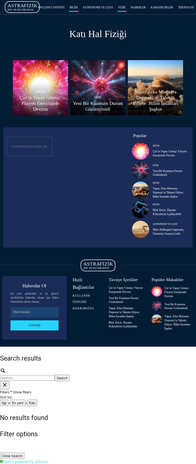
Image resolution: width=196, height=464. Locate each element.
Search (62, 378)
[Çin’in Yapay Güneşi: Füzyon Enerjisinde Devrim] (40, 87)
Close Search (12, 456)
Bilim (40, 91)
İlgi (4, 403)
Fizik (98, 97)
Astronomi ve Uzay (165, 224)
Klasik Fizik (102, 47)
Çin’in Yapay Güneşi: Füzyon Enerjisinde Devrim (176, 292)
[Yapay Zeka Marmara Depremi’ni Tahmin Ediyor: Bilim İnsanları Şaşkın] (155, 87)
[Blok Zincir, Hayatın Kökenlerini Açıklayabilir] (140, 209)
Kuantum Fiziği (163, 47)
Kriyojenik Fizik (131, 47)
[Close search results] (5, 385)
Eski (32, 403)
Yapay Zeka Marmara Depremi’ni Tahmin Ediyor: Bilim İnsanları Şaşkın (168, 192)
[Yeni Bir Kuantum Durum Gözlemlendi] (98, 87)
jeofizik (50, 47)
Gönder (34, 325)
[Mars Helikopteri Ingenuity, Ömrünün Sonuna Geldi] (140, 229)
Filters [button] (15, 392)
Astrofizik (28, 47)
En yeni (17, 403)
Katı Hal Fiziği (74, 47)
